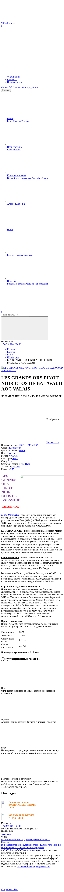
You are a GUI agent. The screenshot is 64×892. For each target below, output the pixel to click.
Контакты (12, 79)
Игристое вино (14, 147)
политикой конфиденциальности (33, 866)
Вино (10, 118)
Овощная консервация (36, 283)
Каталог (6, 90)
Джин (45, 178)
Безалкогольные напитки (20, 255)
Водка (10, 178)
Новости (18, 839)
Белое (10, 121)
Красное (17, 121)
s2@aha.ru (6, 834)
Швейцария (15, 447)
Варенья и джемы (16, 283)
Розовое (25, 121)
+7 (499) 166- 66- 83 (11, 344)
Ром (40, 178)
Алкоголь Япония (16, 203)
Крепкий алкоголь (16, 175)
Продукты (12, 281)
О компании (13, 76)
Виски (34, 178)
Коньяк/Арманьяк (22, 178)
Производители (15, 82)
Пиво (10, 229)
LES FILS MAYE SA (28, 445)
